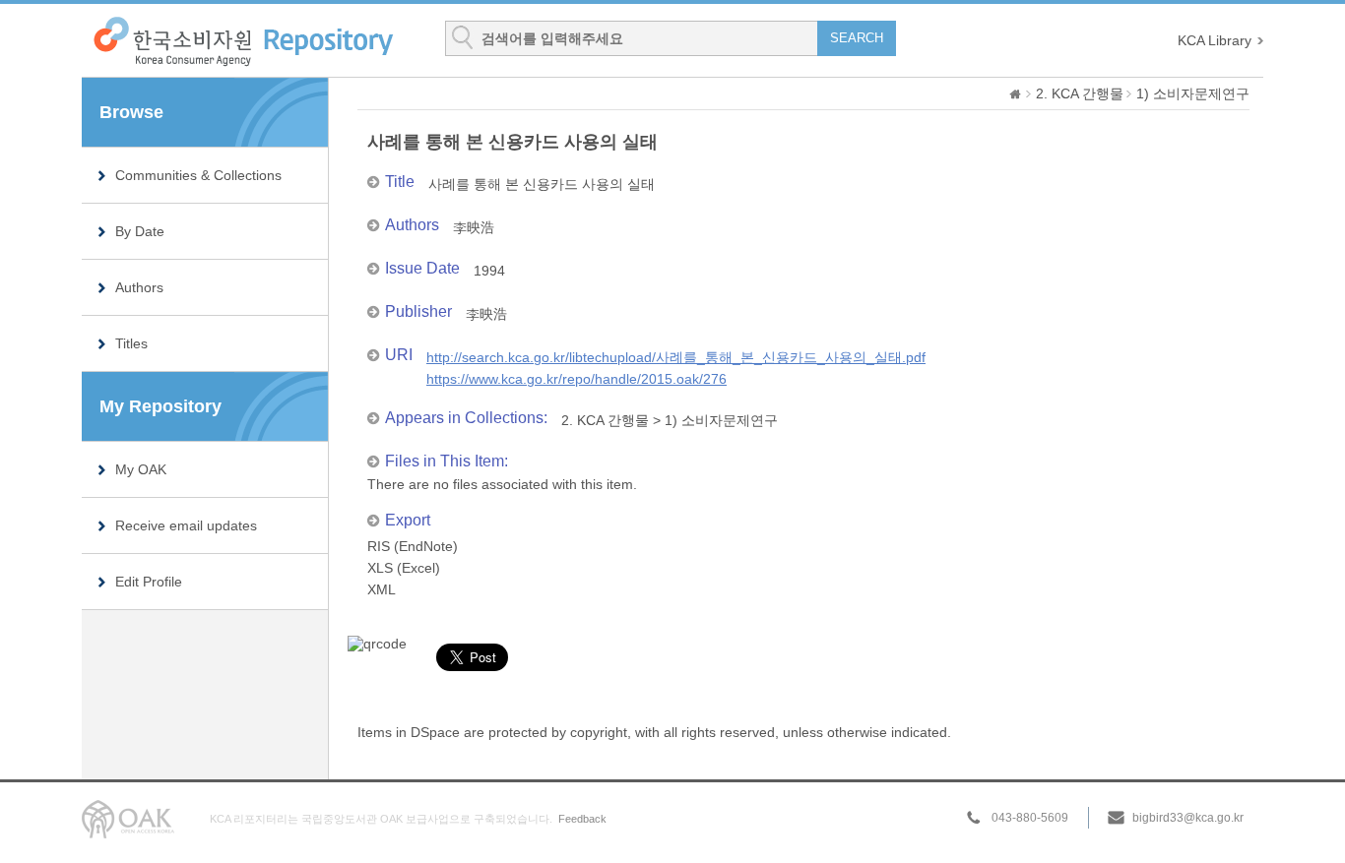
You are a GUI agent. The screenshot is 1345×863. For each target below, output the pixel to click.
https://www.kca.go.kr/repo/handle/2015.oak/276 (576, 379)
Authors (139, 287)
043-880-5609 (1030, 818)
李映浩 (473, 227)
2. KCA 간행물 (1079, 93)
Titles (131, 343)
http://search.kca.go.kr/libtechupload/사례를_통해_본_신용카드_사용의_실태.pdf (676, 357)
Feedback (582, 819)
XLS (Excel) (403, 568)
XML (381, 589)
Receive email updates (186, 525)
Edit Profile (148, 581)
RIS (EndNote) (412, 546)
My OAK (140, 469)
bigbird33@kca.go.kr (1188, 818)
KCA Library (1214, 40)
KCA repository (243, 41)
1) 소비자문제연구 (1192, 93)
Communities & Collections (198, 175)
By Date (139, 231)
